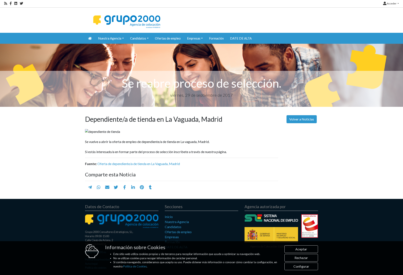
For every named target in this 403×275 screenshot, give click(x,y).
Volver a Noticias (301, 119)
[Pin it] (142, 187)
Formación (216, 38)
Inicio (169, 217)
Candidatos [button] (138, 38)
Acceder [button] (391, 3)
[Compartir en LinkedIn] (133, 187)
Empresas (172, 237)
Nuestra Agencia (177, 222)
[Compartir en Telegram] (90, 187)
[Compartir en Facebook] (124, 187)
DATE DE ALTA (241, 38)
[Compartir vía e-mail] (107, 187)
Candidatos (173, 227)
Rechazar (301, 258)
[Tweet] (116, 187)
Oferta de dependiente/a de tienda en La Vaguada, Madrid (138, 164)
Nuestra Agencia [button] (109, 38)
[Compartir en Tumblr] (150, 187)
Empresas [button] (193, 38)
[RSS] (5, 3)
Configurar (301, 266)
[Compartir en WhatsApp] (99, 187)
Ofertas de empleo (168, 38)
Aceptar (301, 249)
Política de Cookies (135, 266)
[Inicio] (126, 18)
